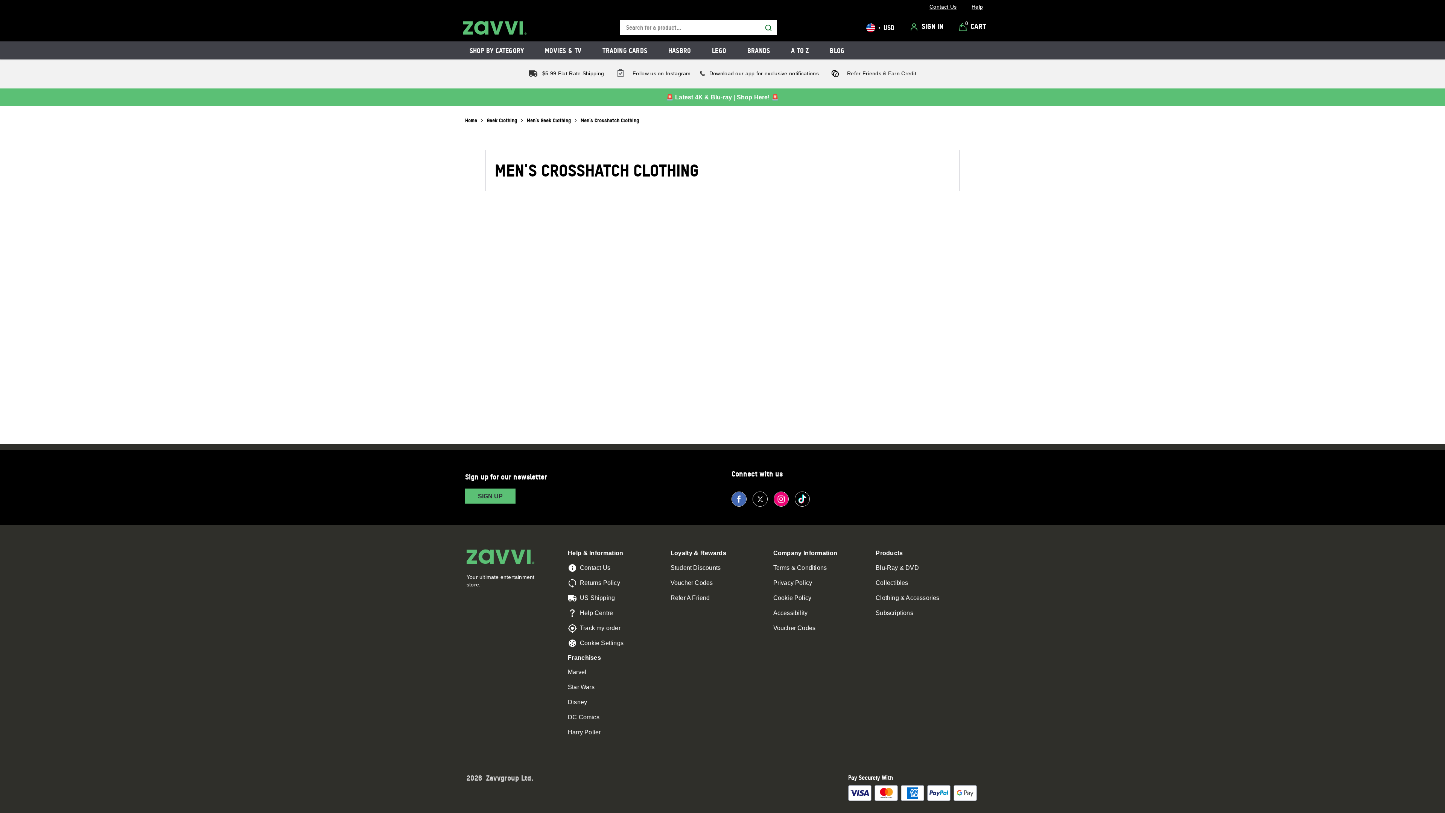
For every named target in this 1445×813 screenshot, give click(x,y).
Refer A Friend (690, 598)
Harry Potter (584, 732)
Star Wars (581, 687)
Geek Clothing (502, 120)
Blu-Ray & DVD (897, 568)
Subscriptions (894, 613)
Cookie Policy (792, 598)
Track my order (600, 628)
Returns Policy (600, 583)
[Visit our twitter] (760, 499)
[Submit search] (768, 28)
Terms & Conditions (800, 568)
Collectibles (892, 583)
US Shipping (597, 598)
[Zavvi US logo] (495, 28)
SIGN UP (490, 496)
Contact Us (595, 568)
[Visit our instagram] (781, 499)
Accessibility (790, 613)
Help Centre (596, 613)
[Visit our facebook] (739, 499)
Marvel (577, 672)
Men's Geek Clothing (549, 120)
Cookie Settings (602, 643)
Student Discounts (696, 568)
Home (471, 120)
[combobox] (698, 27)
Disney (577, 702)
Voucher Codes (692, 583)
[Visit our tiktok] (802, 499)
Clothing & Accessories (907, 598)
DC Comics (583, 717)
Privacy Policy (792, 583)
